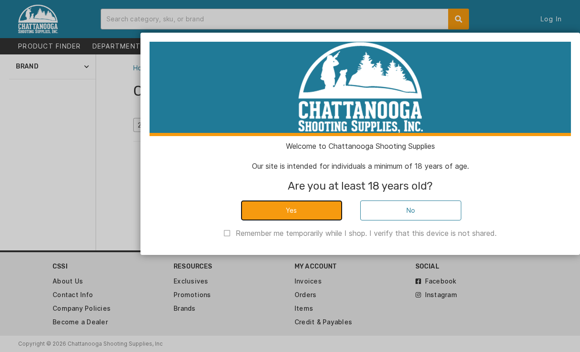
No (411, 210)
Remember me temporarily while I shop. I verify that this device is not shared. (366, 233)
